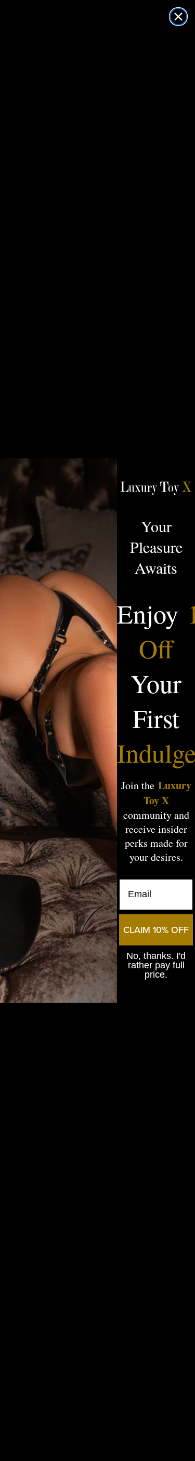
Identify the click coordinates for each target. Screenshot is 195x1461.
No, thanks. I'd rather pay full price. (156, 965)
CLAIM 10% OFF (156, 930)
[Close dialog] (178, 16)
